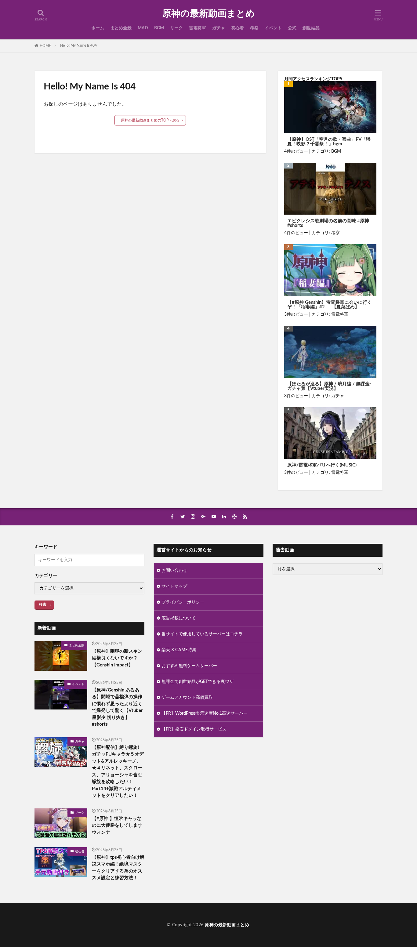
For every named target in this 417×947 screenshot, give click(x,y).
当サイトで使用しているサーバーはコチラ (202, 634)
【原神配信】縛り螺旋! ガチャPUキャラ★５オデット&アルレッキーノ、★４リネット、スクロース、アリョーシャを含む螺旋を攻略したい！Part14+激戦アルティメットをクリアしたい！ (118, 771)
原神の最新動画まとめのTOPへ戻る (150, 120)
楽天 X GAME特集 (178, 650)
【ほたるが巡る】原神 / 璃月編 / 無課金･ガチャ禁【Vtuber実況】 (329, 386)
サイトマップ (174, 586)
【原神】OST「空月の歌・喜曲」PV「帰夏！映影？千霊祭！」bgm (329, 141)
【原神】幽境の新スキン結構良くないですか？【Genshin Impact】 (117, 658)
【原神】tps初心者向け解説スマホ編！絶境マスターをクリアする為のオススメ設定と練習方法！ (118, 867)
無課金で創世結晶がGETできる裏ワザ (197, 682)
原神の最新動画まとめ (208, 13)
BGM (159, 28)
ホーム (97, 28)
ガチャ (218, 28)
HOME (45, 46)
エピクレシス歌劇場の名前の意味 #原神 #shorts (328, 223)
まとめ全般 (121, 28)
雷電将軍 (197, 28)
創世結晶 (311, 28)
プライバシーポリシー (182, 602)
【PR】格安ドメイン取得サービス (194, 729)
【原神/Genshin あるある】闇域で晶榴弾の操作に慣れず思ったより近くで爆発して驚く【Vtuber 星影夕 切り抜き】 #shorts (117, 707)
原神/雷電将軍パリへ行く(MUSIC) (322, 465)
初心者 (237, 28)
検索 (42, 604)
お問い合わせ (174, 570)
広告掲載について (178, 618)
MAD (143, 28)
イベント (273, 28)
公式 (292, 28)
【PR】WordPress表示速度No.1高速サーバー (204, 713)
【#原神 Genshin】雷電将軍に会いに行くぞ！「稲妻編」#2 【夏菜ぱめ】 (329, 304)
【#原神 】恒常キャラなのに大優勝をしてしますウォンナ (117, 825)
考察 (254, 28)
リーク (176, 28)
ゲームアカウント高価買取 (187, 697)
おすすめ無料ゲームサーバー (189, 666)
